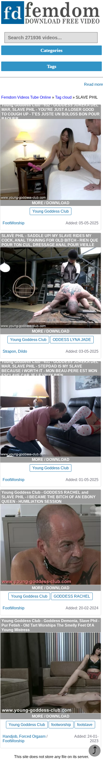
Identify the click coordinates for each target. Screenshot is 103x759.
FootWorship (13, 223)
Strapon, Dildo (15, 351)
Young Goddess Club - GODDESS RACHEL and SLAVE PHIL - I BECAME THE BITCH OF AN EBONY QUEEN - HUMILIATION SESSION (48, 497)
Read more (93, 84)
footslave (84, 725)
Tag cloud (63, 97)
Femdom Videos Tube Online (26, 97)
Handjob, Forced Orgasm (24, 736)
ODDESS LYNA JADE (72, 340)
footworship (61, 725)
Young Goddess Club (50, 211)
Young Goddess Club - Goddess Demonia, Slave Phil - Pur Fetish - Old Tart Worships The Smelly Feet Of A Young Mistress (50, 625)
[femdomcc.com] (51, 13)
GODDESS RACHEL (72, 596)
